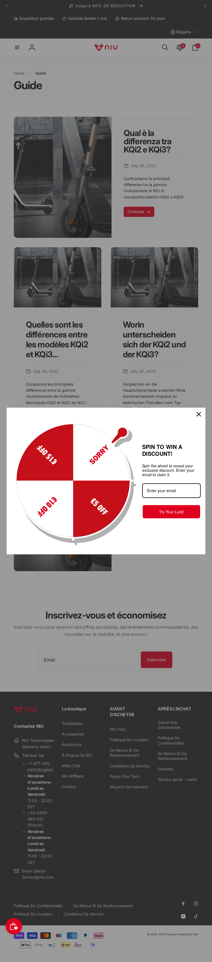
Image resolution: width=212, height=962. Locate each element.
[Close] (198, 414)
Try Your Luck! (171, 511)
